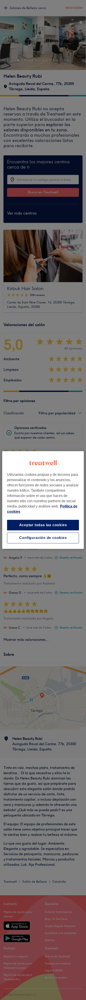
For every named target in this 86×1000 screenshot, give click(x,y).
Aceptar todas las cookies (43, 525)
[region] (43, 500)
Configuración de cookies (43, 538)
